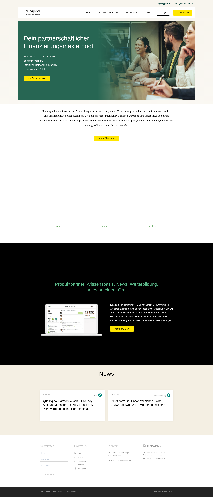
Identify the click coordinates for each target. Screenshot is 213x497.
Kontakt (147, 13)
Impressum (57, 492)
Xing (79, 453)
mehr (58, 226)
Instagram (81, 469)
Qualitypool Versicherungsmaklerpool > (175, 3)
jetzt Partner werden (36, 78)
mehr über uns (106, 138)
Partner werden (182, 13)
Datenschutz (45, 492)
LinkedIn (80, 457)
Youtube (80, 465)
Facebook (81, 461)
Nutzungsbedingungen (73, 492)
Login (164, 12)
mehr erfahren (122, 329)
